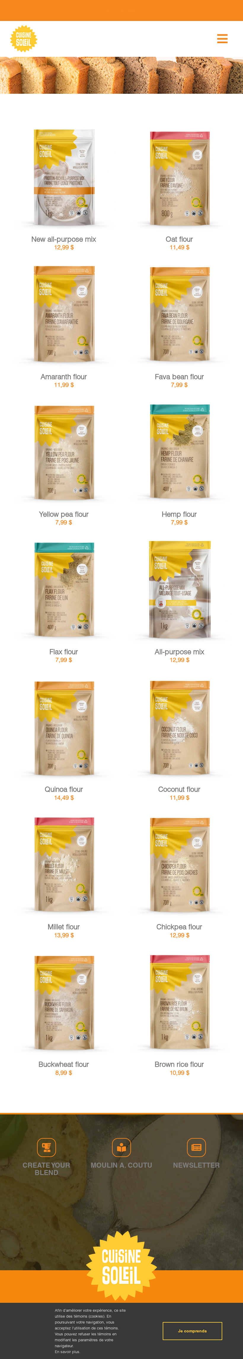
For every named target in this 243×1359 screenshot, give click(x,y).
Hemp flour (179, 514)
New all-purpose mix (63, 239)
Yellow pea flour (64, 514)
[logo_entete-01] (24, 26)
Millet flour (64, 926)
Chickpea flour (179, 926)
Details (82, 179)
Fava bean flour (179, 376)
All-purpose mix (179, 651)
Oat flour (179, 239)
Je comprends (192, 1331)
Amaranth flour (64, 376)
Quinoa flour (64, 789)
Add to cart (48, 179)
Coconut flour (179, 789)
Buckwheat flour (64, 1064)
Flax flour (63, 651)
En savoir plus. (68, 1351)
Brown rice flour (179, 1064)
